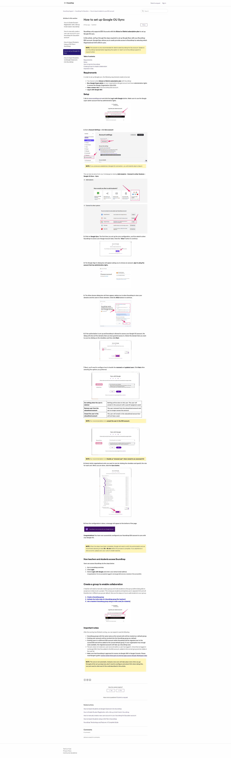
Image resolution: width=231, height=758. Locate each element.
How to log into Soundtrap (92, 64)
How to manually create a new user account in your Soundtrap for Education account (72, 34)
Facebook (85, 680)
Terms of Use (67, 749)
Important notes (88, 68)
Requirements (88, 60)
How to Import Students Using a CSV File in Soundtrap (71, 44)
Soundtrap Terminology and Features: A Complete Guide (101, 722)
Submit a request (155, 3)
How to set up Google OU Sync (72, 52)
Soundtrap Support (68, 11)
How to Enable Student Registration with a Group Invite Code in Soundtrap (72, 24)
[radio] (111, 690)
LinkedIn (90, 680)
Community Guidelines (70, 753)
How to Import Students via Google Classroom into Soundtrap (71, 60)
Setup (85, 62)
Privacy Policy (67, 751)
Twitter (87, 680)
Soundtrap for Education (82, 11)
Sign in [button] (164, 3)
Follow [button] (143, 24)
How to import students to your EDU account (102, 11)
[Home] (68, 4)
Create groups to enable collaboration (95, 66)
